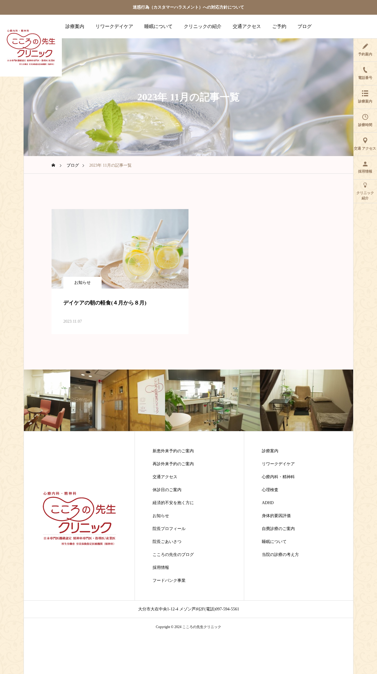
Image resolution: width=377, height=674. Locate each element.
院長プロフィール (169, 529)
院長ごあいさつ (167, 542)
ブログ (304, 26)
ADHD (268, 503)
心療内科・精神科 (278, 477)
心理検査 (270, 490)
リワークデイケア (114, 26)
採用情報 (161, 568)
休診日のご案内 (167, 490)
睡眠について (158, 26)
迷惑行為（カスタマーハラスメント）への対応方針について (188, 7)
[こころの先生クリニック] (31, 46)
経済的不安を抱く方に (173, 503)
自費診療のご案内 (278, 529)
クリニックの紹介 (202, 26)
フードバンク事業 (169, 581)
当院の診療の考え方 (280, 555)
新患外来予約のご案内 (173, 451)
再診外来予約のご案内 (173, 464)
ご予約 (279, 26)
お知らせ (82, 282)
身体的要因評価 (276, 516)
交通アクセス (247, 26)
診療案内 (74, 26)
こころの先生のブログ (173, 555)
